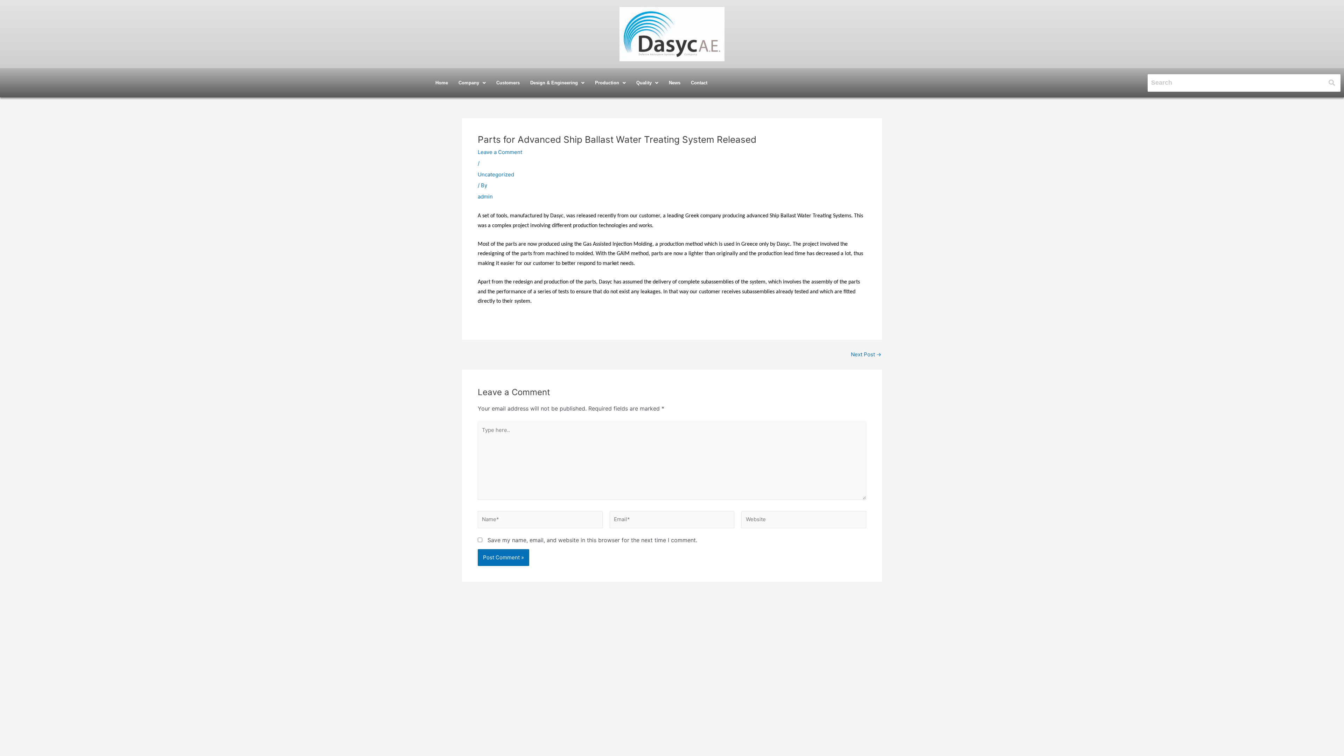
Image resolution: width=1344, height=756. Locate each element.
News (674, 82)
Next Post (866, 354)
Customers (508, 82)
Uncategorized (496, 174)
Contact (699, 82)
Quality (644, 82)
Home (441, 82)
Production (607, 82)
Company (468, 82)
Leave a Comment (500, 152)
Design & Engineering (554, 82)
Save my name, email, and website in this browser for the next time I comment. (592, 540)
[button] (472, 82)
